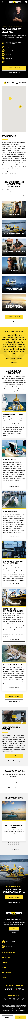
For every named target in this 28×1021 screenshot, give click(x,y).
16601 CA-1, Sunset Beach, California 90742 (13, 43)
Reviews (8, 62)
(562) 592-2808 (10, 47)
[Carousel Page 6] (18, 842)
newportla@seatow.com (13, 50)
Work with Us (6, 972)
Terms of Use (13, 1010)
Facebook (8, 54)
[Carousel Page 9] (12, 844)
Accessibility (6, 1010)
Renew (7, 1017)
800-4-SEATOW (10, 942)
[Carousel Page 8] (10, 844)
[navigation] (2, 2)
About (4, 967)
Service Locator (10, 946)
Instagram (9, 58)
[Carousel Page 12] (18, 844)
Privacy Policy (22, 1010)
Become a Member (14, 67)
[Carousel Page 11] (16, 844)
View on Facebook (14, 782)
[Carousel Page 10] (14, 844)
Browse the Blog (14, 849)
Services (4, 962)
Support (4, 977)
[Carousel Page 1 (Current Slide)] (12, 362)
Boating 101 (14, 823)
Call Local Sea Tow (14, 486)
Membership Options (8, 952)
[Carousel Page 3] (16, 362)
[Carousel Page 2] (14, 362)
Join (20, 1017)
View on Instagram (14, 788)
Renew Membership (14, 72)
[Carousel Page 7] (8, 844)
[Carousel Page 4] (14, 842)
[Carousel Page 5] (16, 842)
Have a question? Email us (14, 358)
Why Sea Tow (6, 957)
